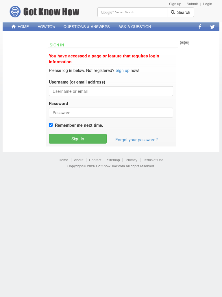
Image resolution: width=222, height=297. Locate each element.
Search (182, 12)
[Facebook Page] (200, 26)
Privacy (131, 160)
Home (63, 160)
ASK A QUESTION (135, 26)
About (78, 160)
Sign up (175, 3)
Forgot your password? (136, 139)
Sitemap (113, 160)
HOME (22, 26)
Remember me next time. (78, 125)
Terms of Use (153, 160)
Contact (95, 160)
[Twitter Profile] (212, 26)
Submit (192, 3)
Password (58, 103)
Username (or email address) (77, 82)
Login (207, 3)
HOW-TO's (46, 26)
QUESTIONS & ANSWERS (87, 26)
